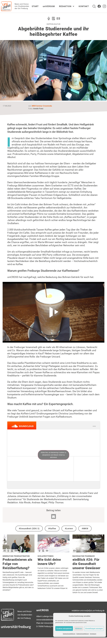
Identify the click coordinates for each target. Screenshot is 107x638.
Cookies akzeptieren (64, 628)
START (35, 6)
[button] (53, 516)
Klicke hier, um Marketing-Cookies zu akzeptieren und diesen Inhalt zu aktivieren (53, 455)
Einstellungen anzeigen (94, 628)
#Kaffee (52, 528)
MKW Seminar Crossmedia (42, 106)
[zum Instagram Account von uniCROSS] (104, 6)
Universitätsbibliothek (45, 620)
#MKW (85, 528)
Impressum (93, 634)
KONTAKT (84, 6)
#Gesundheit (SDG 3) (29, 528)
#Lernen (69, 528)
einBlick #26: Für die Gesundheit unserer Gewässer (86, 564)
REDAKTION (65, 6)
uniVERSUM (49, 6)
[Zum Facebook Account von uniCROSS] (99, 6)
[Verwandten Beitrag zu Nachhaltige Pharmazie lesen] (88, 551)
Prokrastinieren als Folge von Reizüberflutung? (17, 564)
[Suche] (94, 6)
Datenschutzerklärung (69, 634)
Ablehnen (78, 628)
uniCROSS (42, 610)
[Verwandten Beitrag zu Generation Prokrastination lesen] (18, 551)
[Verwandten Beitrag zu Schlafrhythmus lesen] (53, 551)
